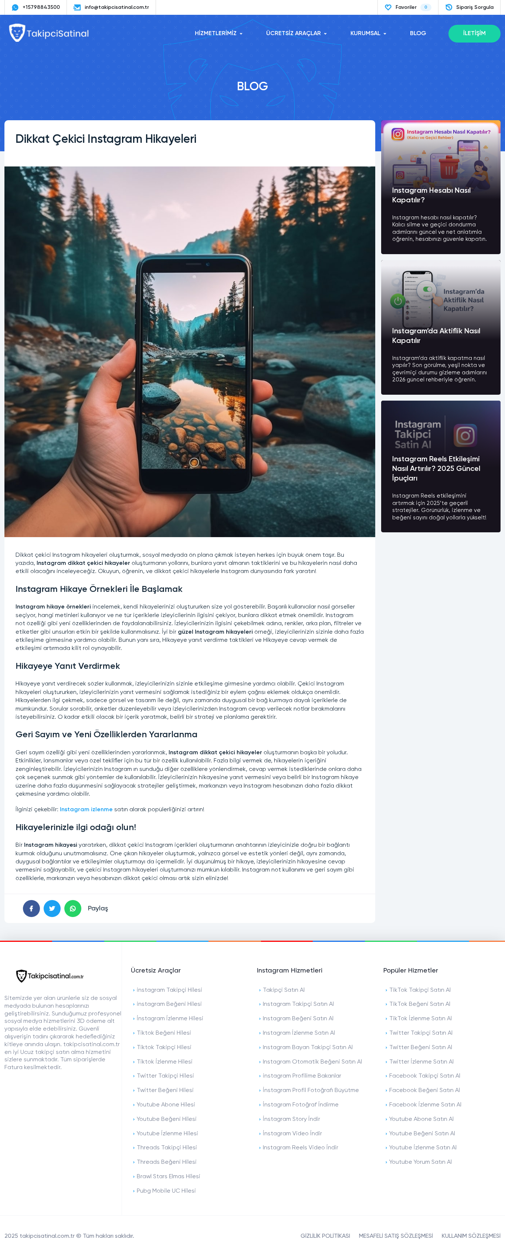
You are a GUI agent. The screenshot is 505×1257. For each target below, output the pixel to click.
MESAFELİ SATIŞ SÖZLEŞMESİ (396, 1236)
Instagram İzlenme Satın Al (299, 1033)
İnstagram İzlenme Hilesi (170, 1019)
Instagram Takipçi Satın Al (298, 1004)
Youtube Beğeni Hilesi (167, 1119)
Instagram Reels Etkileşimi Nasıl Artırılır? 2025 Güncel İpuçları (436, 469)
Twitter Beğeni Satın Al (420, 1048)
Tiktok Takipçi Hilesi (164, 1048)
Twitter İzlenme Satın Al (421, 1062)
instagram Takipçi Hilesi (169, 990)
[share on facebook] (31, 908)
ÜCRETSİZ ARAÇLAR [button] (293, 34)
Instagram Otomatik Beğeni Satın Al (312, 1062)
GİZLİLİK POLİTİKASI (325, 1236)
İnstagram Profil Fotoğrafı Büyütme (311, 1090)
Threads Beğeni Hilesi (167, 1162)
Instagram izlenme (86, 810)
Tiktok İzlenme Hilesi (165, 1062)
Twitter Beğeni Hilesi (165, 1090)
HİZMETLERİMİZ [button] (216, 34)
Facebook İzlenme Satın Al (425, 1105)
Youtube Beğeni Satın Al (422, 1134)
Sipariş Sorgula (475, 7)
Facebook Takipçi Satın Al (424, 1076)
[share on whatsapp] (72, 908)
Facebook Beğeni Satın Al (424, 1090)
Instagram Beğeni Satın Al (298, 1019)
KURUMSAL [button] (365, 34)
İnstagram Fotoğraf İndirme (301, 1105)
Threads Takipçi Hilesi (167, 1148)
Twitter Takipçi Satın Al (421, 1033)
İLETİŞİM (474, 34)
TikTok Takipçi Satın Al (420, 990)
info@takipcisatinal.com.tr (117, 7)
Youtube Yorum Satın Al (420, 1162)
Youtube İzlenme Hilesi (167, 1134)
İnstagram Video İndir (292, 1134)
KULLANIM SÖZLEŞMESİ (471, 1236)
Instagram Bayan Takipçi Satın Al (308, 1048)
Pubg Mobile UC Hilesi (166, 1191)
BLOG (418, 34)
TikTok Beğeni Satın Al (419, 1004)
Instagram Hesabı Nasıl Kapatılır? (431, 195)
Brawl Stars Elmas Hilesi (168, 1177)
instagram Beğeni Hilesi (169, 1004)
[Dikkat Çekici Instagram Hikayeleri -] (48, 40)
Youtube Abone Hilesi (166, 1105)
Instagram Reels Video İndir (300, 1148)
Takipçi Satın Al (284, 990)
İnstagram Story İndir (291, 1119)
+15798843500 (41, 7)
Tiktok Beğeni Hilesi (164, 1033)
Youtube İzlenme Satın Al (423, 1148)
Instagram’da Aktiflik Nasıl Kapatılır (436, 336)
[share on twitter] (52, 908)
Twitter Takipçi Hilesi (165, 1076)
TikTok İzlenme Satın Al (420, 1019)
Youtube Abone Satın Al (421, 1119)
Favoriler (411, 7)
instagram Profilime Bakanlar (302, 1076)
